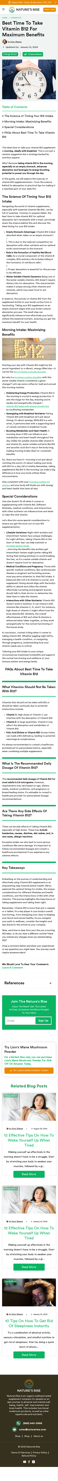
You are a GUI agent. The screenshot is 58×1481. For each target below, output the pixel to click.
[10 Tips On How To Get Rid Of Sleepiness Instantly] (29, 1292)
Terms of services (20, 1452)
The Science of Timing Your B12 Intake (28, 116)
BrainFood (16, 18)
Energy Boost (10, 54)
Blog (26, 1436)
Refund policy (29, 1456)
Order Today (49, 9)
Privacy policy (40, 1452)
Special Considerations (19, 127)
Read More (29, 1174)
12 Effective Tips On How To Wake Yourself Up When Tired (29, 1140)
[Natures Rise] (24, 9)
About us (38, 1436)
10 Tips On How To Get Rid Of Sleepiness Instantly (29, 1323)
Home (4, 18)
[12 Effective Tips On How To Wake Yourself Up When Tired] (29, 1107)
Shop (17, 1436)
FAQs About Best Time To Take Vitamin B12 (28, 134)
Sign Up (43, 1020)
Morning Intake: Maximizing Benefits (27, 121)
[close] (55, 2)
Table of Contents (14, 107)
